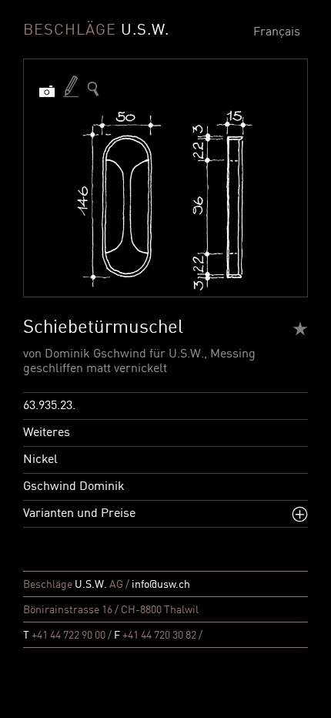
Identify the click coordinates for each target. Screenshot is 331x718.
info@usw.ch (161, 584)
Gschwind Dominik (74, 487)
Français (276, 32)
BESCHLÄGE (96, 31)
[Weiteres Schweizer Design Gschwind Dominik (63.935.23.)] (93, 89)
